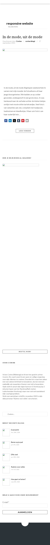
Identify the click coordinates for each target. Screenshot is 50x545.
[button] (5, 120)
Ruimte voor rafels (18, 467)
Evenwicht (15, 430)
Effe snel (14, 454)
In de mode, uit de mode (22, 37)
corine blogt (30, 41)
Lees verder (25, 131)
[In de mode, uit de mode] (25, 50)
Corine (19, 41)
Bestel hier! (25, 351)
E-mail (6, 502)
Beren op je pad (17, 442)
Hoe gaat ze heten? (18, 479)
